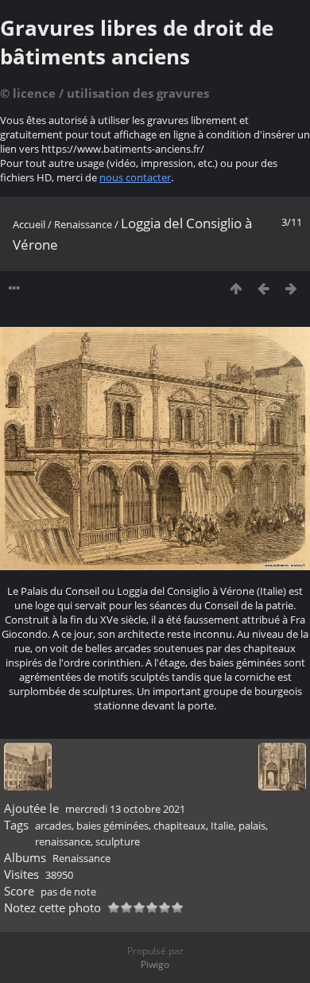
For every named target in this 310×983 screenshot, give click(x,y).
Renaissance (83, 224)
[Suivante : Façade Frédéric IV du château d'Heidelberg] (291, 288)
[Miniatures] (236, 288)
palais (251, 825)
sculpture (117, 841)
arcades (53, 825)
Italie (222, 825)
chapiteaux (179, 825)
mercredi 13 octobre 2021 (125, 809)
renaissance (63, 841)
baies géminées (112, 825)
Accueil (29, 224)
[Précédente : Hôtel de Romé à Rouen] (263, 288)
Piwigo (155, 964)
